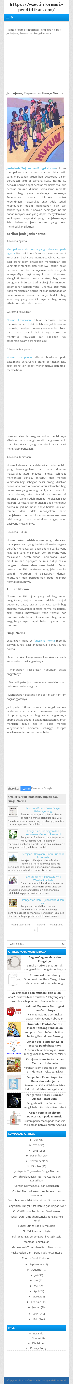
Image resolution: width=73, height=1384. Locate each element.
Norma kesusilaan (19, 320)
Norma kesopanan (19, 357)
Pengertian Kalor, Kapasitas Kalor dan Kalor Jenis (45, 1079)
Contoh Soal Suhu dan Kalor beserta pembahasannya (45, 1043)
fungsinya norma (44, 640)
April (36, 1291)
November (36, 1161)
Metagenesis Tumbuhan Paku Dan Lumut (37, 1247)
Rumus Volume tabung (45, 975)
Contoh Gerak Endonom (36, 1258)
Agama (21, 29)
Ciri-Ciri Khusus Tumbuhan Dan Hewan (36, 1211)
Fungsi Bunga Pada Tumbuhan (36, 1226)
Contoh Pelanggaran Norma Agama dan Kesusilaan (37, 1178)
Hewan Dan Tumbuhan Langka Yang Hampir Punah (36, 1218)
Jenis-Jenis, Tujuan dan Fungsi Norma (31, 168)
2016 (36, 1145)
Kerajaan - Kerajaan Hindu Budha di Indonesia (43, 855)
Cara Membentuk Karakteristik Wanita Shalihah (43, 878)
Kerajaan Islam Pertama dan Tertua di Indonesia (45, 1061)
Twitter (25, 789)
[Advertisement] (40, 62)
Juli (36, 1275)
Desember (36, 1155)
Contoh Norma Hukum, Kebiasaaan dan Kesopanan (36, 1193)
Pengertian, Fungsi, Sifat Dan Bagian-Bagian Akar (36, 1206)
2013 (35, 1319)
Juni (36, 1280)
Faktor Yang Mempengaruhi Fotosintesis (36, 1236)
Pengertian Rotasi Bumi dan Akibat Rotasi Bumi (44, 1097)
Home (10, 29)
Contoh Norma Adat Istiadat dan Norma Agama (36, 1200)
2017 (37, 1140)
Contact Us (38, 1338)
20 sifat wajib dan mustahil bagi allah (36, 993)
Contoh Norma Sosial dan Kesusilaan (36, 1186)
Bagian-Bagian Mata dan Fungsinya (45, 959)
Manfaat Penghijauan (36, 1242)
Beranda (39, 927)
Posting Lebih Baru (20, 924)
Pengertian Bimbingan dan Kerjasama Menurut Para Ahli (43, 832)
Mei (36, 1286)
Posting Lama (56, 924)
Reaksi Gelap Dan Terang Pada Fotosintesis (36, 1252)
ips (57, 29)
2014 (35, 1314)
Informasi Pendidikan (40, 29)
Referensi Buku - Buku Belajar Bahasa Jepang (43, 809)
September (36, 1264)
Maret (36, 1296)
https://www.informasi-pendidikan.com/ (43, 1380)
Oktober (36, 1166)
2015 (35, 1150)
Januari (36, 1307)
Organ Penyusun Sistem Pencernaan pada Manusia (44, 1114)
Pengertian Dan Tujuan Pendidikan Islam (43, 901)
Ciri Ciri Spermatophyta (36, 1231)
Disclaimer (38, 1343)
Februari (36, 1302)
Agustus (36, 1269)
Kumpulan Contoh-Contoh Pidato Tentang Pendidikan (45, 1026)
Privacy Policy (38, 1348)
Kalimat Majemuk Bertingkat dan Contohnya (45, 1008)
